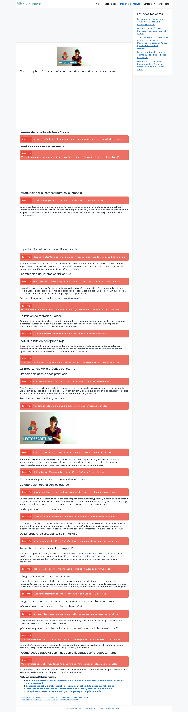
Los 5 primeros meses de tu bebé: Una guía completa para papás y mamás (63, 691)
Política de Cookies (113, 709)
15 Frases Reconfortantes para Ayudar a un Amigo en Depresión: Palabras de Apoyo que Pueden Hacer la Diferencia (152, 43)
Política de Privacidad (82, 709)
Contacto (164, 3)
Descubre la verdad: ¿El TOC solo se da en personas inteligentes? (50, 700)
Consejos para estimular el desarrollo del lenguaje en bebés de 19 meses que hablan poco (71, 686)
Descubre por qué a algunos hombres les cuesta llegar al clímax (151, 31)
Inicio (98, 3)
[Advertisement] (74, 25)
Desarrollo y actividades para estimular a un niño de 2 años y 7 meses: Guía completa (69, 688)
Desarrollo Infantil (130, 3)
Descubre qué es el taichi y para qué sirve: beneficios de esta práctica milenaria (56, 697)
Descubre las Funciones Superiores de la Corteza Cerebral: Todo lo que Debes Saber (151, 65)
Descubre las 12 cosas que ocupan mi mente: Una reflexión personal (150, 22)
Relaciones (110, 3)
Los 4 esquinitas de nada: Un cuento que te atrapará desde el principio (152, 55)
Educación (149, 3)
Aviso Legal (98, 709)
